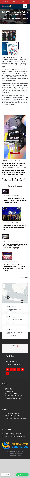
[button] (8, 297)
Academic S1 (11, 160)
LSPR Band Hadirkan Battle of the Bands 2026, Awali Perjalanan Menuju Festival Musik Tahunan (15, 200)
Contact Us (8, 388)
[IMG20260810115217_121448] (5, 234)
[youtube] (22, 369)
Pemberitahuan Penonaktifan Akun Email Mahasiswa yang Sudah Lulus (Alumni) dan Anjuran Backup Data (13, 172)
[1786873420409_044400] (11, 207)
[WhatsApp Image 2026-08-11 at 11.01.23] (7, 253)
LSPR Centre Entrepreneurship (13, 395)
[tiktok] (11, 369)
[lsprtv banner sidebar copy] (15, 115)
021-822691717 (13, 323)
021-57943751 (13, 312)
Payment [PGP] (9, 391)
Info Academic (17, 160)
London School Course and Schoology (15, 418)
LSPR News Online (24, 18)
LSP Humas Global (10, 417)
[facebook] (7, 369)
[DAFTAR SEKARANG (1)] (6, 5)
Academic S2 (17, 167)
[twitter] (14, 369)
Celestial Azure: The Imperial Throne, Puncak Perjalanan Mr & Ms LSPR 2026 (14, 227)
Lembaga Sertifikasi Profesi (12, 415)
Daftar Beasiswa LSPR (12, 361)
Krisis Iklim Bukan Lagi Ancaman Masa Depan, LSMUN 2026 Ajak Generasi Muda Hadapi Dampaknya (15, 246)
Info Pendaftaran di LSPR (13, 364)
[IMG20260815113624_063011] (5, 189)
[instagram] (18, 369)
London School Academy (12, 413)
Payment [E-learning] (11, 393)
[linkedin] (7, 373)
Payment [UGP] (9, 390)
